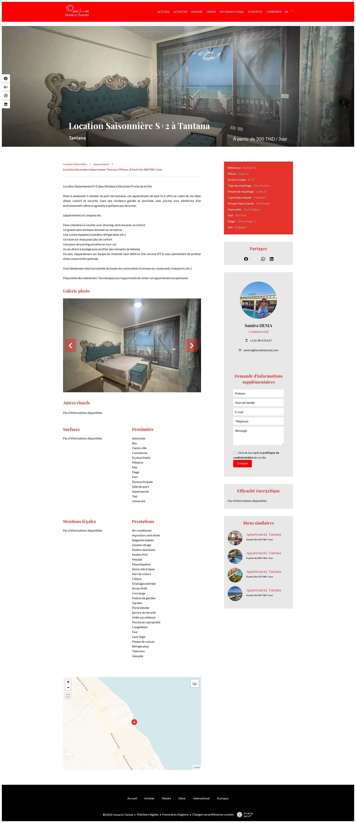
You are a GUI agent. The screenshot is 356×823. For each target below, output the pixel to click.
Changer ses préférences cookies (213, 814)
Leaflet (196, 767)
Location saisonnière (75, 164)
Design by (248, 814)
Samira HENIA (258, 325)
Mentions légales (148, 814)
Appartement (101, 164)
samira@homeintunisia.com (260, 350)
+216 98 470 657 (261, 340)
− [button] (68, 687)
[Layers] (195, 683)
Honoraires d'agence (175, 814)
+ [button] (68, 682)
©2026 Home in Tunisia (118, 814)
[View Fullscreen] (68, 696)
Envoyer (242, 463)
